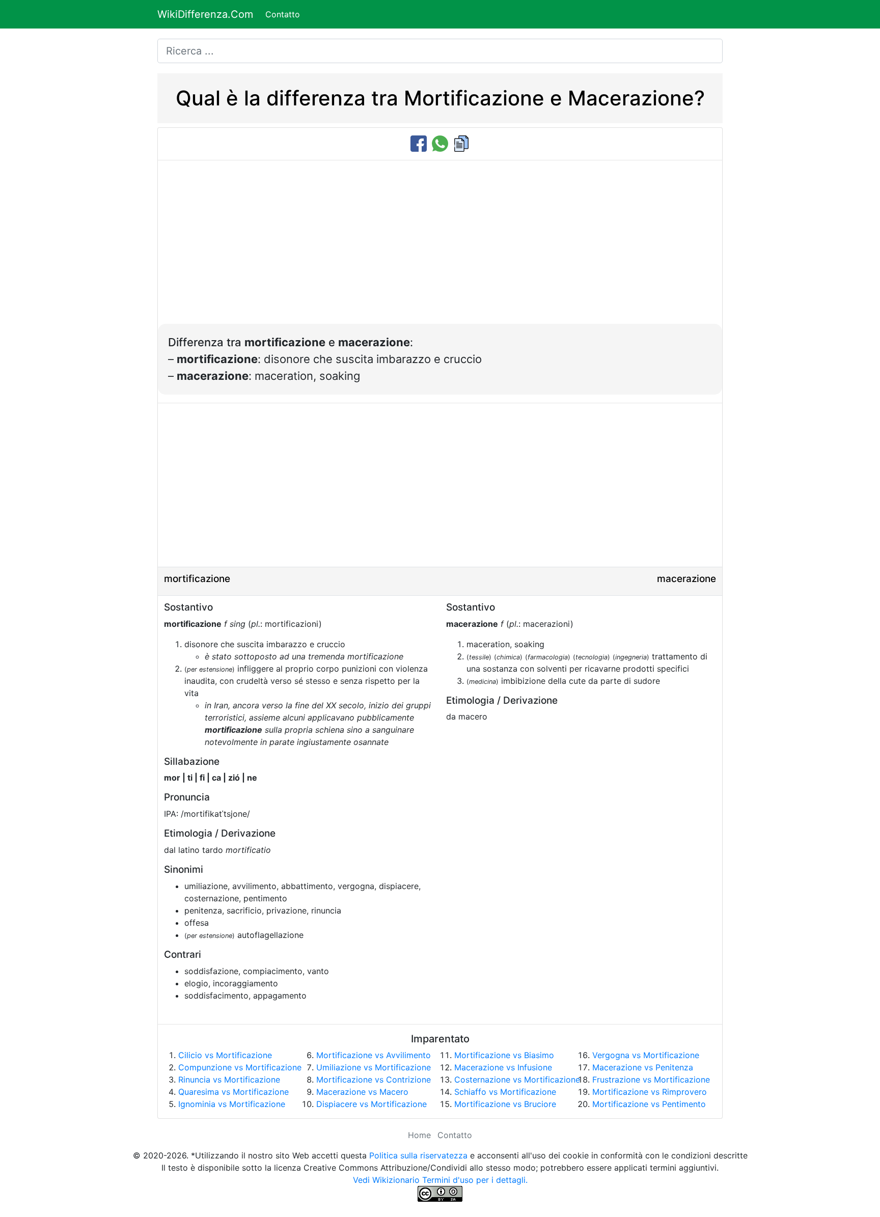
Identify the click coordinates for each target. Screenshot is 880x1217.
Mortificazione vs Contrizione (373, 1079)
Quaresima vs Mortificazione (233, 1092)
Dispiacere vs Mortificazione (371, 1104)
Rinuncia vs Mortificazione (229, 1079)
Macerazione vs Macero (362, 1092)
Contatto (282, 14)
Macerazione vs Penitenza (642, 1067)
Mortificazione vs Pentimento (649, 1104)
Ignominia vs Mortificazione (231, 1104)
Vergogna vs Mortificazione (645, 1055)
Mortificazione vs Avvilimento (373, 1055)
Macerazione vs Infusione (503, 1067)
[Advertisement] (440, 247)
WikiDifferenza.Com (205, 14)
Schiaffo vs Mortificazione (505, 1092)
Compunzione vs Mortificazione (239, 1067)
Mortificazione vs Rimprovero (649, 1092)
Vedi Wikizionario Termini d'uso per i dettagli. (440, 1180)
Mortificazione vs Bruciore (505, 1104)
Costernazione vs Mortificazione (517, 1079)
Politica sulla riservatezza (418, 1155)
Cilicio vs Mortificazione (225, 1055)
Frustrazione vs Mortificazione (651, 1079)
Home (419, 1135)
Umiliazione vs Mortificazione (373, 1067)
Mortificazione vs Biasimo (504, 1055)
